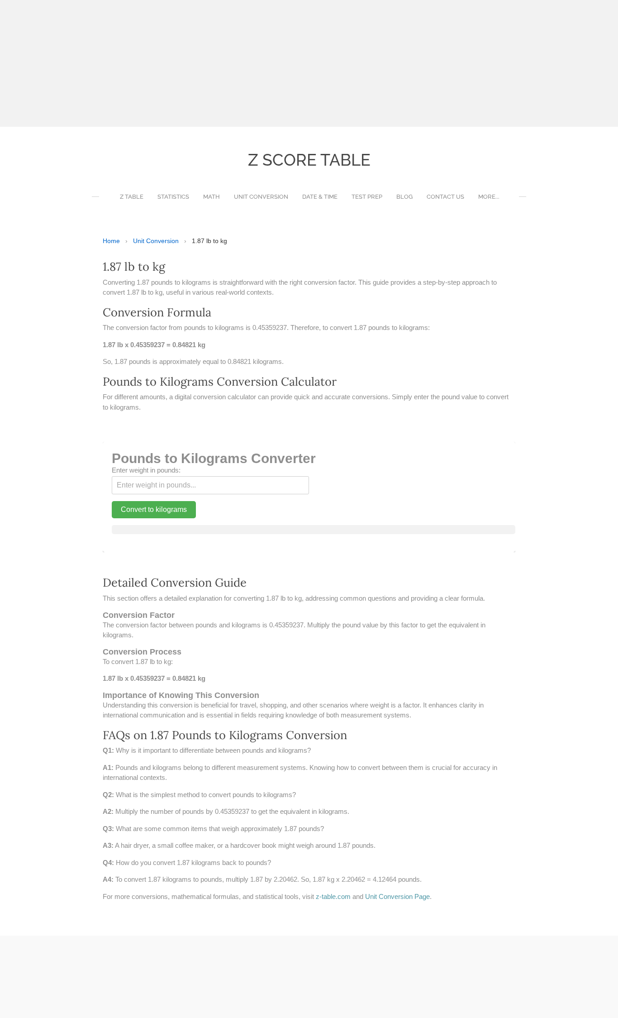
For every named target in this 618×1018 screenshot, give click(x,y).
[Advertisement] (271, 63)
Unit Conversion (261, 196)
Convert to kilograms (154, 509)
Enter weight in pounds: (146, 470)
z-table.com (333, 896)
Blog (404, 196)
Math (211, 196)
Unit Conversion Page (397, 896)
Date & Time (320, 196)
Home (111, 240)
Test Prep (367, 196)
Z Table (131, 196)
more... (488, 196)
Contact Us (445, 196)
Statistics (173, 196)
